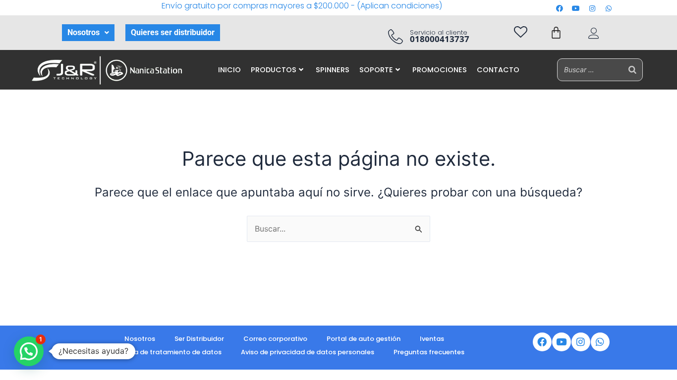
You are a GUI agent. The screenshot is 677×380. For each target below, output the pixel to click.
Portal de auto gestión (363, 338)
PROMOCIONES (439, 70)
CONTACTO (498, 70)
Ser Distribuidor (199, 338)
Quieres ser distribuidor (173, 32)
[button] (88, 32)
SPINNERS (332, 70)
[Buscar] (632, 69)
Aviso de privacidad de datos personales (307, 352)
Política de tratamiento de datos (167, 352)
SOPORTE (376, 70)
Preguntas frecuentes (429, 352)
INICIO (229, 70)
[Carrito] (556, 32)
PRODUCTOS (273, 70)
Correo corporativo (275, 338)
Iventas (432, 338)
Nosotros (83, 32)
